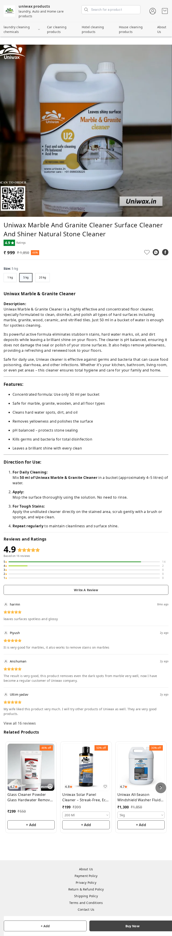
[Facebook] (165, 252)
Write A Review (86, 590)
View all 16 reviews (20, 723)
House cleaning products (131, 29)
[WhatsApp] (156, 252)
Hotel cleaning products (93, 29)
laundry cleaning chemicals (17, 29)
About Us (161, 29)
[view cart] (164, 11)
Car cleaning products (57, 29)
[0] (164, 11)
